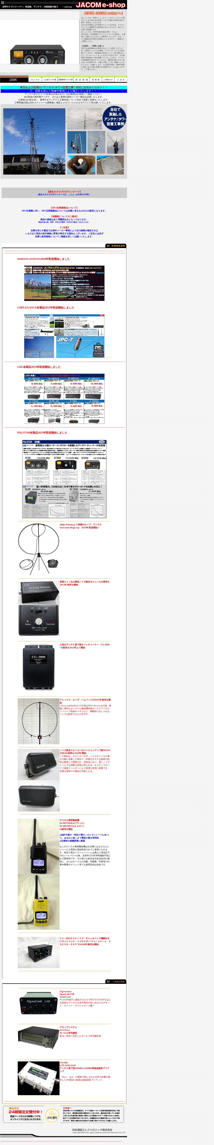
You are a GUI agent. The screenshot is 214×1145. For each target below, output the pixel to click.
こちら (71, 194)
